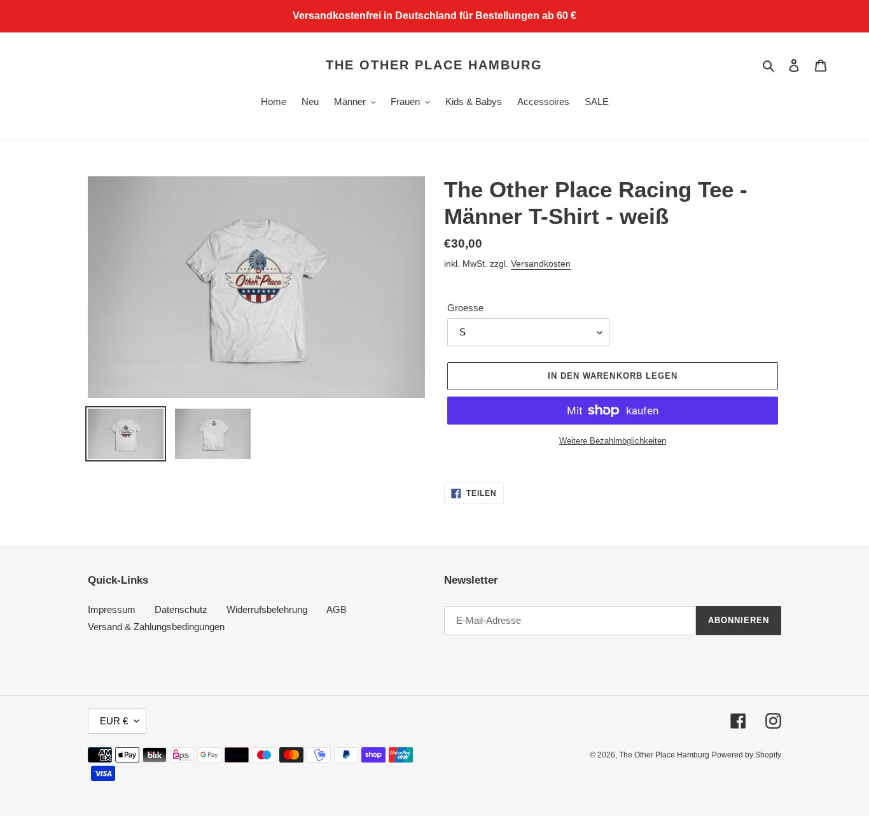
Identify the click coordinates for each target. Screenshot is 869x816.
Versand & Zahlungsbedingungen (156, 626)
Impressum (112, 609)
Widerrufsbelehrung (266, 609)
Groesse (465, 307)
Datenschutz (181, 609)
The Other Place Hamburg (434, 65)
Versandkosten (541, 263)
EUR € (114, 720)
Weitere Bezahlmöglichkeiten (612, 441)
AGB (336, 609)
